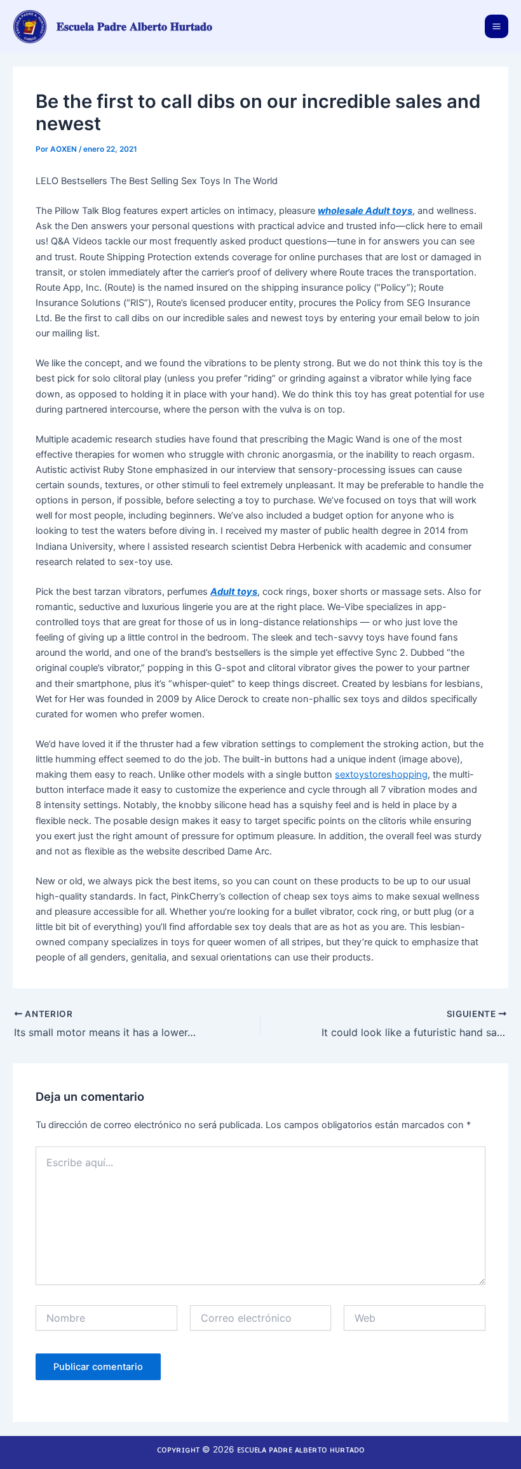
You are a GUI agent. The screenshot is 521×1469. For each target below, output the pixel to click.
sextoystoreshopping (381, 774)
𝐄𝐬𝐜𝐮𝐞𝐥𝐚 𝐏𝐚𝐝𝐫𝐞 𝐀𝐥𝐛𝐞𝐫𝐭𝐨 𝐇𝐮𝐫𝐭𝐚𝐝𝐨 (134, 26)
